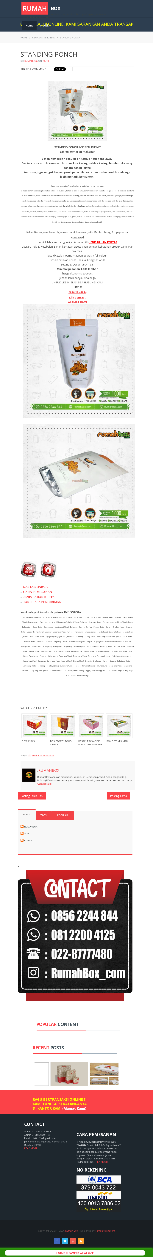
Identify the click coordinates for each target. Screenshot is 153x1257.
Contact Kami (44, 783)
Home (29, 25)
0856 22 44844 (77, 292)
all (29, 755)
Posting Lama (118, 796)
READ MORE (31, 1148)
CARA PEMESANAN (37, 592)
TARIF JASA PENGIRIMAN (42, 602)
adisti (27, 833)
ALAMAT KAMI (77, 302)
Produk (44, 25)
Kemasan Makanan (43, 37)
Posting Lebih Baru (32, 796)
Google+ (73, 1241)
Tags (43, 815)
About (26, 814)
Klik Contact (77, 297)
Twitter (65, 1241)
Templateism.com (105, 1230)
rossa (28, 840)
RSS (81, 1241)
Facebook (57, 1241)
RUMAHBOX (31, 61)
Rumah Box (71, 1230)
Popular (62, 815)
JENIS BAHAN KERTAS (39, 597)
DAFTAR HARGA (35, 586)
